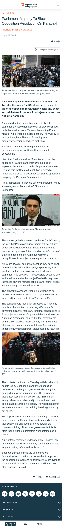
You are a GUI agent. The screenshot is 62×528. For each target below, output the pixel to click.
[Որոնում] (52, 524)
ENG (39, 524)
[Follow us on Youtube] (18, 494)
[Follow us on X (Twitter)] (11, 494)
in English (8, 13)
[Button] (55, 41)
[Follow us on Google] (52, 494)
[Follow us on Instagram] (32, 494)
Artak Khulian (8, 29)
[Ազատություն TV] (25, 524)
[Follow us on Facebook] (5, 494)
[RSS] (39, 494)
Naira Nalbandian (23, 29)
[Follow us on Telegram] (25, 494)
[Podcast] (45, 494)
